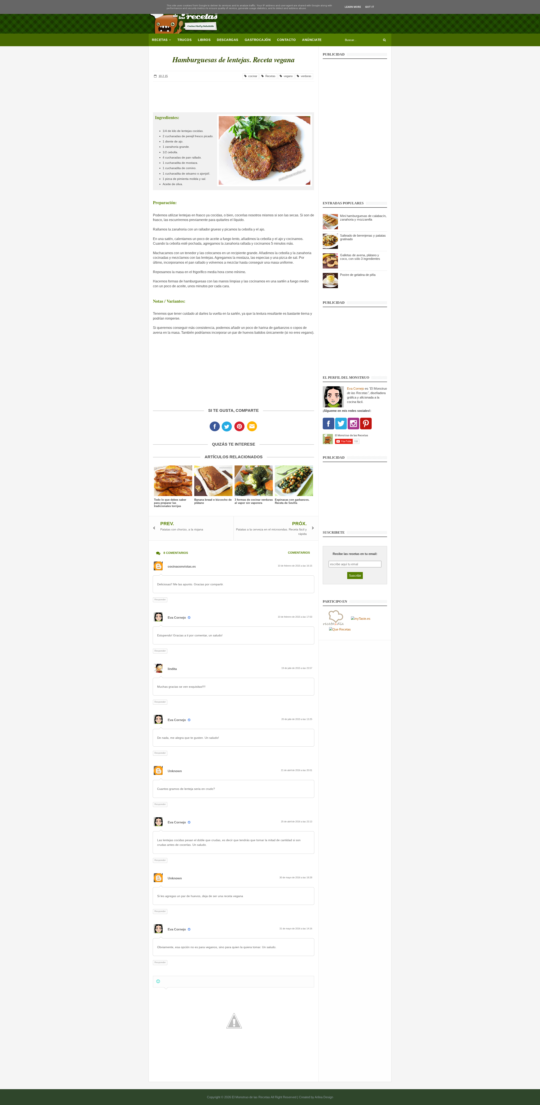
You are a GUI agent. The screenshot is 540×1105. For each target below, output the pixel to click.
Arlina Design (324, 1097)
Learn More (353, 6)
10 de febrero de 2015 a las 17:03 (295, 617)
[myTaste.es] (360, 618)
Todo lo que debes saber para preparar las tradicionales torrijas (170, 503)
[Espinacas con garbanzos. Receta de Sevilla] (294, 480)
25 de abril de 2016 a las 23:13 (297, 821)
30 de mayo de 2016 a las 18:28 (296, 877)
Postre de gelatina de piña (357, 275)
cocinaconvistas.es (182, 566)
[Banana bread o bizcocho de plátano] (213, 480)
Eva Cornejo (177, 617)
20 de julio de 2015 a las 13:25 (297, 719)
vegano (287, 76)
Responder (160, 599)
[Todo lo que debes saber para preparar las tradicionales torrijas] (173, 480)
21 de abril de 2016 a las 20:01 (297, 770)
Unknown (175, 771)
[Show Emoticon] (158, 981)
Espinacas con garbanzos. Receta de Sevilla (292, 501)
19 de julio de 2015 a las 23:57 (297, 668)
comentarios (299, 552)
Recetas (269, 76)
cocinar (252, 76)
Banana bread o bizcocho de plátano (213, 501)
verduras (305, 76)
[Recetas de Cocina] (333, 618)
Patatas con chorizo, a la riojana (181, 529)
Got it (369, 6)
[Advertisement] (314, 17)
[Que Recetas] (340, 629)
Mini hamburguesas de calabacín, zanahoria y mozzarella (363, 217)
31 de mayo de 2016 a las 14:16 (296, 928)
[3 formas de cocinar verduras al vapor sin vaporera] (254, 480)
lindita (172, 669)
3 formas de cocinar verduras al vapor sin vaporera (254, 501)
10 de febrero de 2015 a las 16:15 (295, 565)
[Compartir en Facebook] (214, 427)
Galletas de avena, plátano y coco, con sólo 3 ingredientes (360, 256)
